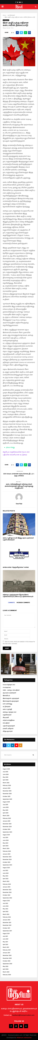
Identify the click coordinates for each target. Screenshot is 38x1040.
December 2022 (7, 890)
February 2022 (7, 917)
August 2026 (6, 769)
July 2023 (5, 870)
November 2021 (7, 925)
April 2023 (5, 879)
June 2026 (6, 774)
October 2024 (6, 829)
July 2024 (5, 837)
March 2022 (6, 914)
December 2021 (7, 922)
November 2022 (7, 892)
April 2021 (5, 944)
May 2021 (5, 942)
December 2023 (7, 857)
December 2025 (7, 791)
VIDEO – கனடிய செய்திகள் (11, 690)
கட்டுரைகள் (6, 20)
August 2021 (6, 933)
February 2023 (7, 884)
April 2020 (5, 969)
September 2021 (7, 931)
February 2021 (7, 950)
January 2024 (6, 854)
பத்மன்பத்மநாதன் (9, 726)
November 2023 (7, 859)
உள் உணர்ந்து (7, 704)
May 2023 (5, 876)
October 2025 (6, 796)
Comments (11, 603)
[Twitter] (16, 1026)
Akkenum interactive (24, 1037)
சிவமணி (6, 718)
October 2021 (6, 928)
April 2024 (5, 846)
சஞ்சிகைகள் (7, 715)
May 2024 (5, 843)
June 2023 (5, 873)
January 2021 (6, 953)
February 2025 (7, 818)
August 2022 (6, 901)
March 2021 (6, 947)
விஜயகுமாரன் (8, 731)
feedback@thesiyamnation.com (23, 1015)
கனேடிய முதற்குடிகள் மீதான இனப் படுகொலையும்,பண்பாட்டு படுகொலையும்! (18, 596)
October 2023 (6, 862)
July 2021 (5, 936)
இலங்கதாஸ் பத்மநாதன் (11, 698)
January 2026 (6, 788)
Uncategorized (7, 687)
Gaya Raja (19, 504)
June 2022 (5, 906)
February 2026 (7, 785)
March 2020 (6, 972)
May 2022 (5, 909)
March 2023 (6, 881)
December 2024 (7, 824)
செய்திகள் (6, 723)
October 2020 (6, 961)
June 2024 (5, 840)
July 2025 (5, 805)
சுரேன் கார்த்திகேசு (9, 720)
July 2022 (5, 903)
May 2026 (5, 777)
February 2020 (7, 975)
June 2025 (5, 807)
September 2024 (7, 832)
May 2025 (5, 810)
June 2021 (5, 939)
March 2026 (6, 783)
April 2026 (5, 780)
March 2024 (6, 848)
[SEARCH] (33, 755)
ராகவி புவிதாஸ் (8, 729)
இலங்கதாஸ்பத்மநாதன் (11, 701)
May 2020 (5, 966)
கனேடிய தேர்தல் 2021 (9, 712)
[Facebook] (11, 1026)
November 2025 (7, 794)
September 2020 (7, 964)
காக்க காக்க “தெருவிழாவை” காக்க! (16, 567)
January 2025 (6, 821)
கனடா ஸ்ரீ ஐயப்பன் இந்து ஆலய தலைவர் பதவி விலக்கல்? (18, 539)
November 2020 (7, 958)
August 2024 (6, 835)
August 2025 (6, 802)
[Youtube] (21, 1026)
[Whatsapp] (26, 1026)
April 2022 (5, 911)
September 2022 (7, 898)
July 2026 (5, 772)
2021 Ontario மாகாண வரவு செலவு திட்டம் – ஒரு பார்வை (19, 475)
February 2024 (7, 851)
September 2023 (7, 865)
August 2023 (6, 868)
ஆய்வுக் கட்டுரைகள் (9, 693)
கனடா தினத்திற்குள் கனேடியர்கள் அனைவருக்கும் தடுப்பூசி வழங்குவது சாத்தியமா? (19, 486)
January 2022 (6, 920)
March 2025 (6, 816)
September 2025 (7, 799)
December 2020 (7, 955)
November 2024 (7, 827)
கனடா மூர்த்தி (7, 709)
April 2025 (5, 813)
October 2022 (6, 895)
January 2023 (6, 887)
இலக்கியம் (6, 696)
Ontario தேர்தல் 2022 (9, 685)
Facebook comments (23, 603)
